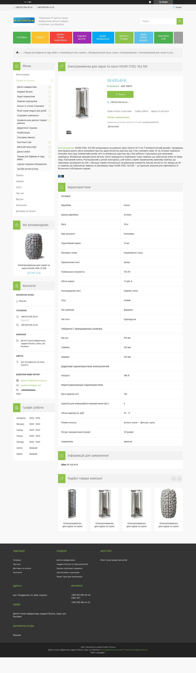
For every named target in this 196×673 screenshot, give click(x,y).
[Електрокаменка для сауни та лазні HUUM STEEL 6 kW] (104, 504)
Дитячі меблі (23, 152)
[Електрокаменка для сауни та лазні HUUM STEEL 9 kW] (136, 504)
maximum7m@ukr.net (31, 385)
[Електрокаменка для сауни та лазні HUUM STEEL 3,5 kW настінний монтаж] (72, 504)
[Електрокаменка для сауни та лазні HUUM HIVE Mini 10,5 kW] (168, 504)
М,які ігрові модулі (143, 38)
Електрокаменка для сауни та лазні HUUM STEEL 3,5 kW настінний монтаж (72, 525)
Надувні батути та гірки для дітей (72, 564)
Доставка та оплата (26, 211)
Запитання (21, 205)
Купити (122, 94)
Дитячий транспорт (26, 147)
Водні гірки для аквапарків (69, 577)
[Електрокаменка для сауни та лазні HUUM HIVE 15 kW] (34, 246)
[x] (62, 177)
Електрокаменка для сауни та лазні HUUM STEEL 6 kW (104, 525)
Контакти (17, 573)
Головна (22, 38)
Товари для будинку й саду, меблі (41, 53)
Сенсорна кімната (26, 138)
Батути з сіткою (123, 37)
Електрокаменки (128, 53)
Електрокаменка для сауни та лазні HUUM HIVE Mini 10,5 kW (168, 525)
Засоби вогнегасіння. (28, 169)
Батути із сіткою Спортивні (30, 106)
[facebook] (59, 177)
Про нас (20, 193)
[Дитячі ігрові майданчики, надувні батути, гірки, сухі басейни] (24, 26)
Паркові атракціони (27, 101)
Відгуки (19, 199)
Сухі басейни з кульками (68, 573)
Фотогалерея (22, 75)
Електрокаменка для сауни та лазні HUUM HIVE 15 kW (34, 266)
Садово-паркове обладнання (32, 164)
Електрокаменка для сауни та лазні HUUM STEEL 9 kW (137, 525)
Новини (20, 181)
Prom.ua (112, 647)
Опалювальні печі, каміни (73, 53)
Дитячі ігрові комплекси (60, 38)
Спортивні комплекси (28, 116)
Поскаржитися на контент (112, 650)
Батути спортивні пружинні (70, 568)
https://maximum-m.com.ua (34, 381)
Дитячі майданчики (27, 87)
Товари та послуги (25, 81)
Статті (19, 187)
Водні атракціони (102, 37)
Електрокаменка (66, 148)
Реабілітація (23, 133)
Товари (40, 38)
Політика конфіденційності (136, 650)
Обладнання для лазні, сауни (103, 53)
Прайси (19, 175)
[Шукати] (180, 21)
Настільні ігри (163, 37)
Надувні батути (81, 37)
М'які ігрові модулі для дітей (31, 111)
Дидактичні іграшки (27, 128)
